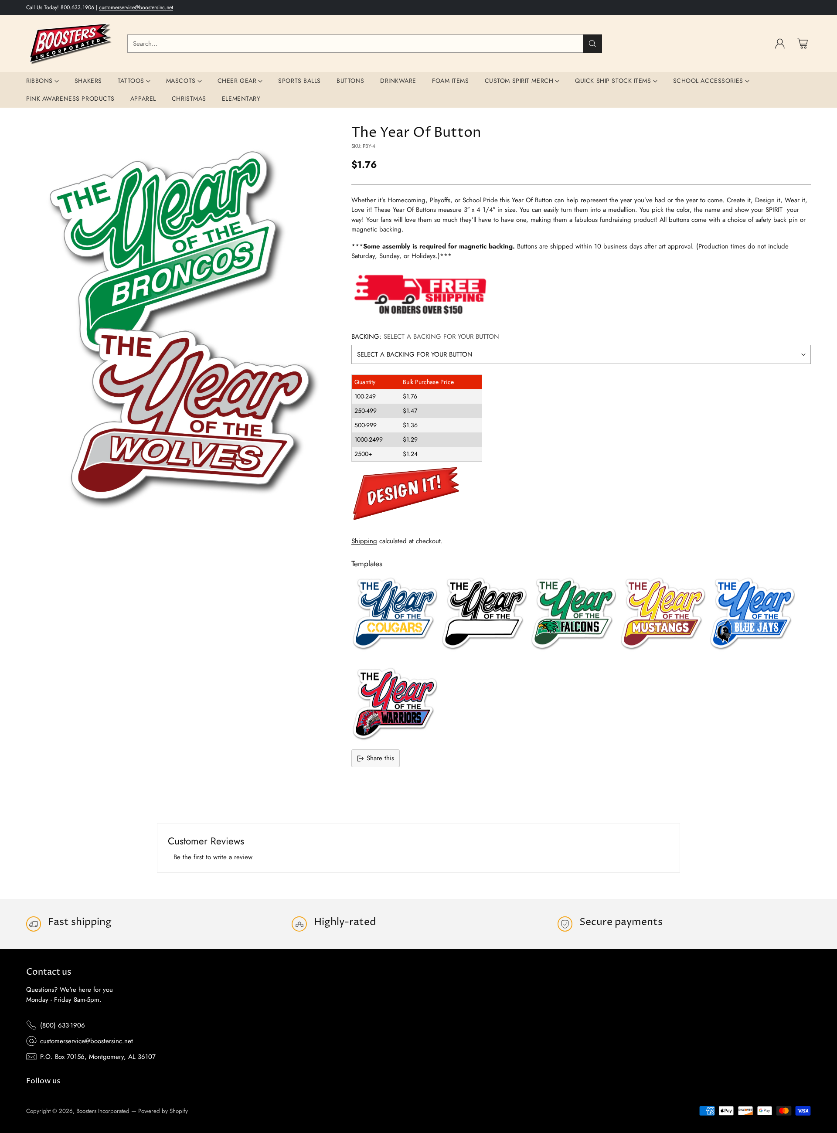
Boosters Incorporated (102, 1111)
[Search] (592, 43)
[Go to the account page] (780, 43)
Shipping (364, 541)
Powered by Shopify (163, 1111)
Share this (380, 758)
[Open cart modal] (802, 43)
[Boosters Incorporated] (69, 43)
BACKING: (425, 336)
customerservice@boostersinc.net (136, 7)
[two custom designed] (179, 325)
